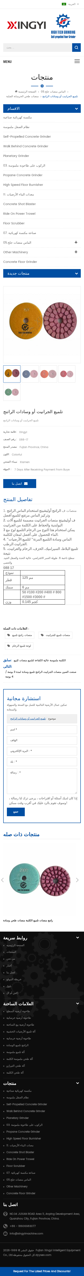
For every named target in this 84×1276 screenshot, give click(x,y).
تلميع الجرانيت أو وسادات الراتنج (28, 719)
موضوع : (33, 719)
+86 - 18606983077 (23, 1226)
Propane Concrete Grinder (22, 175)
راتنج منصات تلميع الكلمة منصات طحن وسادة (28, 921)
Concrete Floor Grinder (20, 261)
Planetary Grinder (16, 155)
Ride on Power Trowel (19, 213)
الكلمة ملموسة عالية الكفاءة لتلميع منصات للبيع (40, 660)
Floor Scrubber (14, 223)
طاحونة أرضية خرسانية (18, 1018)
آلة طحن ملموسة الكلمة (19, 1059)
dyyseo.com (43, 1255)
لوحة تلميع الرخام (21, 646)
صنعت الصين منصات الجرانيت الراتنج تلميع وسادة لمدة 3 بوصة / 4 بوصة (40, 674)
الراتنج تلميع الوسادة (17, 1045)
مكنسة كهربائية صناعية (17, 117)
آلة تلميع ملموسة (15, 1052)
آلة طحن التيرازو (15, 1066)
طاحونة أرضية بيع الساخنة (20, 1025)
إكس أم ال (12, 993)
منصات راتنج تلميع (22, 635)
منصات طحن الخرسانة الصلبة (22, 96)
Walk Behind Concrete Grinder (25, 146)
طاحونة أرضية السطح (18, 1011)
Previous (2, 880)
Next (77, 880)
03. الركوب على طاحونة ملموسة (24, 165)
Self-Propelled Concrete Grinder (27, 136)
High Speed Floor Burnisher (23, 184)
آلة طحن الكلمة (14, 1073)
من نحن (10, 959)
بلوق (8, 986)
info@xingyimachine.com (26, 1234)
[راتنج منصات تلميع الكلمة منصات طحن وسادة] (39, 879)
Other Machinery (15, 252)
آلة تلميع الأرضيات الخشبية (20, 1032)
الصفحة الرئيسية (27, 92)
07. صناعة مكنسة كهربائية (19, 233)
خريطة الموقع (13, 979)
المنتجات (11, 952)
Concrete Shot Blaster (19, 204)
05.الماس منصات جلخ (53, 92)
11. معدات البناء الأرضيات (18, 194)
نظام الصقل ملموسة (16, 127)
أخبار (9, 966)
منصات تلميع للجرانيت (58, 635)
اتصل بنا (17, 483)
